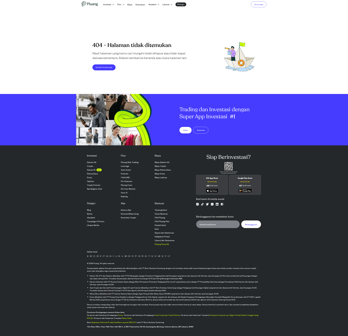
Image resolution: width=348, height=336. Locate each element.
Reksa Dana (127, 318)
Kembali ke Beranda (104, 67)
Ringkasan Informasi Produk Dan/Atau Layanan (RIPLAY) (113, 322)
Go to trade (258, 4)
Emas (120, 315)
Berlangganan (251, 224)
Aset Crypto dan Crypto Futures (167, 315)
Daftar (185, 130)
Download (201, 130)
